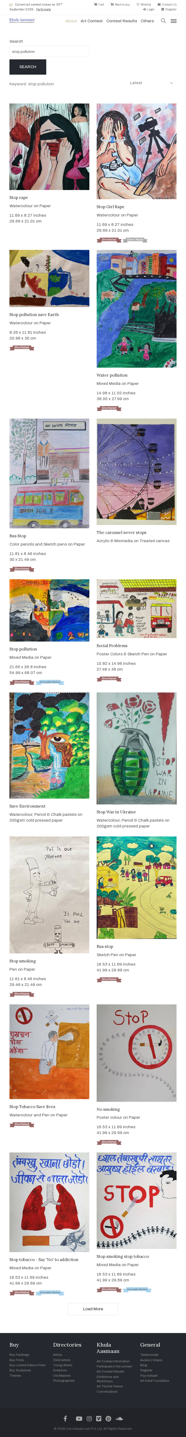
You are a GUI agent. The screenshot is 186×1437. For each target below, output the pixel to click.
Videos (158, 1360)
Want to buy (122, 4)
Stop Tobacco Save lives (32, 1106)
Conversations (107, 1391)
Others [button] (147, 21)
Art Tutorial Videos (110, 1386)
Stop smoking (22, 961)
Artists (57, 1355)
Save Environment (27, 806)
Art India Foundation (154, 1380)
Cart (101, 4)
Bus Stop (17, 536)
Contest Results (121, 21)
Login (151, 9)
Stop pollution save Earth (34, 314)
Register (171, 9)
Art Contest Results (110, 1371)
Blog (143, 1365)
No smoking (108, 1109)
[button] (163, 21)
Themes (15, 1375)
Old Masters (62, 1375)
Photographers (64, 1380)
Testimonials (149, 1355)
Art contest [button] (92, 21)
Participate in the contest (114, 1366)
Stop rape (18, 197)
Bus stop (105, 946)
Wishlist (145, 4)
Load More (93, 1309)
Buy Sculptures (20, 1370)
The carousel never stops (121, 532)
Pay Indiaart (149, 1375)
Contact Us (169, 4)
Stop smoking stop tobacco (123, 1256)
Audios (145, 1360)
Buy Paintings (19, 1355)
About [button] (71, 21)
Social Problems (112, 645)
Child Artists (61, 1360)
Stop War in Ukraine (116, 812)
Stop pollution (23, 649)
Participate (43, 9)
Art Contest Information (113, 1361)
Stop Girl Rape (110, 206)
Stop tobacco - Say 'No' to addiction (43, 1259)
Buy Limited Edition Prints (27, 1365)
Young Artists (62, 1365)
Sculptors (60, 1370)
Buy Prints (16, 1360)
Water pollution (112, 375)
